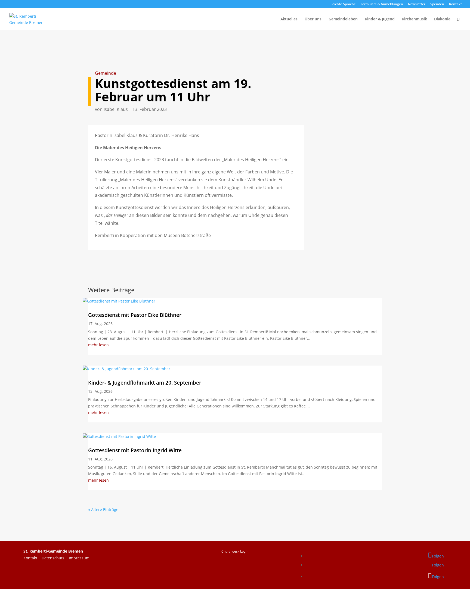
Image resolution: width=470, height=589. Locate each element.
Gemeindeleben (343, 19)
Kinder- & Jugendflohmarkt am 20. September (144, 382)
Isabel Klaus (116, 109)
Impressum (79, 557)
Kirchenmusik (414, 19)
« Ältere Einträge (103, 509)
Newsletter (416, 4)
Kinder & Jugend (380, 19)
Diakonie (442, 19)
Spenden (437, 4)
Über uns (313, 19)
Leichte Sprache (343, 4)
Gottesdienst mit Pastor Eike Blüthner (134, 315)
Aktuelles (289, 19)
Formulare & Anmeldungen (382, 4)
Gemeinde (105, 73)
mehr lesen (98, 344)
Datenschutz (55, 557)
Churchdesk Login (234, 551)
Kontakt (455, 4)
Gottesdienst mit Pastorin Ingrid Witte (135, 450)
